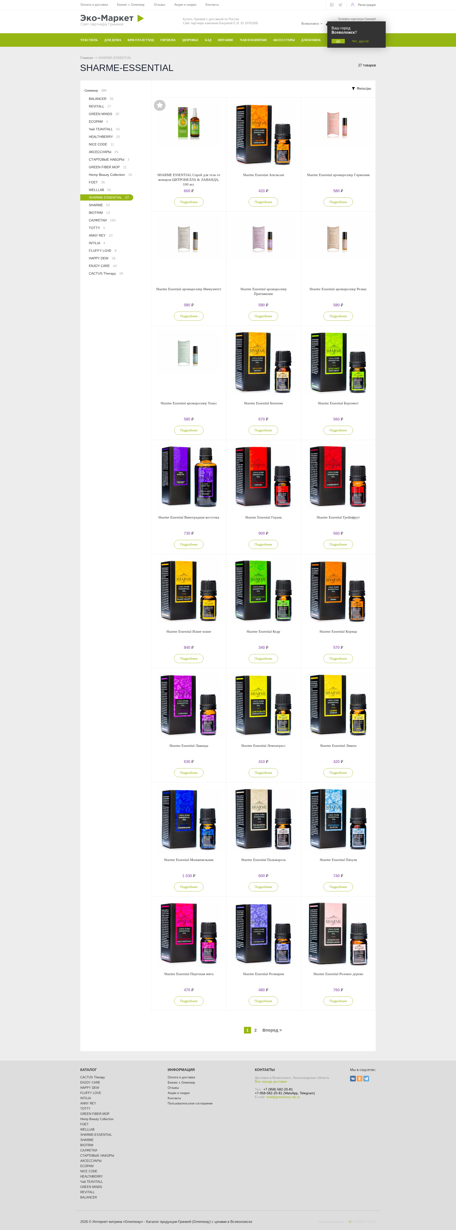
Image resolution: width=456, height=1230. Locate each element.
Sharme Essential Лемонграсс (263, 746)
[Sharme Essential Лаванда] (189, 706)
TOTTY (97, 228)
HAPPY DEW (102, 258)
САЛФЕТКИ (102, 220)
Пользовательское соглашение (190, 1103)
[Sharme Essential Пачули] (338, 820)
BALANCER (101, 99)
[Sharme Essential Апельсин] (264, 135)
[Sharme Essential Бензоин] (264, 363)
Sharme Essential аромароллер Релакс (338, 289)
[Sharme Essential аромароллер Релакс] (338, 249)
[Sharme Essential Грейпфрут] (338, 477)
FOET (97, 182)
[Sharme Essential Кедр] (264, 591)
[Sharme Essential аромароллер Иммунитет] (189, 249)
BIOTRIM (99, 213)
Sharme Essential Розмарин (263, 974)
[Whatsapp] (332, 5)
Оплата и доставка (94, 4)
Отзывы (159, 4)
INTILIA (97, 243)
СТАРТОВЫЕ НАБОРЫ (109, 159)
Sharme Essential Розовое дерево (338, 974)
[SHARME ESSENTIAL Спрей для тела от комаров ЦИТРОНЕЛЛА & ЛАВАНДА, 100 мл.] (189, 135)
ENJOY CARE (103, 266)
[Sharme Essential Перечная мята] (189, 934)
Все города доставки (271, 1081)
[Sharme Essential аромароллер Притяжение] (264, 249)
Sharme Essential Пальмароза (263, 860)
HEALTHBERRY (104, 137)
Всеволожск (310, 23)
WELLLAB (100, 190)
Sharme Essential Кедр (263, 631)
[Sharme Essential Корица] (338, 591)
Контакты (212, 4)
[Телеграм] (340, 5)
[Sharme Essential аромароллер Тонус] (189, 363)
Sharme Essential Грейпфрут (338, 517)
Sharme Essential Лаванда (188, 746)
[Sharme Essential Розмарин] (264, 934)
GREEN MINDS (104, 114)
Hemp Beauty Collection (110, 175)
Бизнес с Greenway (131, 4)
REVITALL (100, 106)
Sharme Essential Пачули (338, 860)
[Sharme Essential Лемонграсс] (264, 706)
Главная (86, 58)
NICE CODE (101, 144)
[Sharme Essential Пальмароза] (264, 820)
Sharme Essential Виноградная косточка (188, 517)
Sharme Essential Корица (338, 631)
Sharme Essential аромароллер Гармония (338, 175)
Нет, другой (360, 41)
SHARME (99, 205)
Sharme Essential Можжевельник (189, 860)
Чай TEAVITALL (104, 129)
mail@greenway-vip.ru (283, 1097)
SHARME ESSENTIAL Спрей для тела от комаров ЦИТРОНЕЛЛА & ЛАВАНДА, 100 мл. (188, 179)
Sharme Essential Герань (263, 517)
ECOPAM (98, 121)
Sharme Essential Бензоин (263, 403)
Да (338, 41)
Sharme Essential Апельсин (263, 175)
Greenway (95, 90)
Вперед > (272, 1030)
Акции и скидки (185, 4)
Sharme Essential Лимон (338, 746)
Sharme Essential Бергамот (338, 403)
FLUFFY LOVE (103, 251)
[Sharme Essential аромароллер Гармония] (338, 135)
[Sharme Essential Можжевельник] (189, 820)
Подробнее (189, 202)
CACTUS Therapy (106, 273)
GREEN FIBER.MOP (108, 167)
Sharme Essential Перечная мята (189, 974)
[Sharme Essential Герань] (264, 477)
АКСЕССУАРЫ (103, 152)
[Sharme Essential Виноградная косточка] (189, 477)
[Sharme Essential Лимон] (338, 706)
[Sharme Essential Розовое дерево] (338, 934)
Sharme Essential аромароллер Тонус (189, 403)
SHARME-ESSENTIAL (109, 197)
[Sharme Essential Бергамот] (338, 363)
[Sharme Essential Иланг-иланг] (189, 591)
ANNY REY (101, 235)
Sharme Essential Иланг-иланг (188, 631)
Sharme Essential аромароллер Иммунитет (188, 289)
